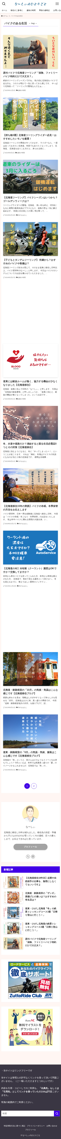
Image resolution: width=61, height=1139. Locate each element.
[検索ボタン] (4, 4)
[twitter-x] (28, 857)
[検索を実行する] (57, 1114)
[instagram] (33, 857)
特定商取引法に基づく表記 (14, 1126)
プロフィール (30, 847)
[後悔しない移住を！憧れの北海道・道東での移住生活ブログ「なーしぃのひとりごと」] (30, 4)
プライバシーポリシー (36, 1126)
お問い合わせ (51, 1126)
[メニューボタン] (57, 4)
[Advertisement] (30, 311)
